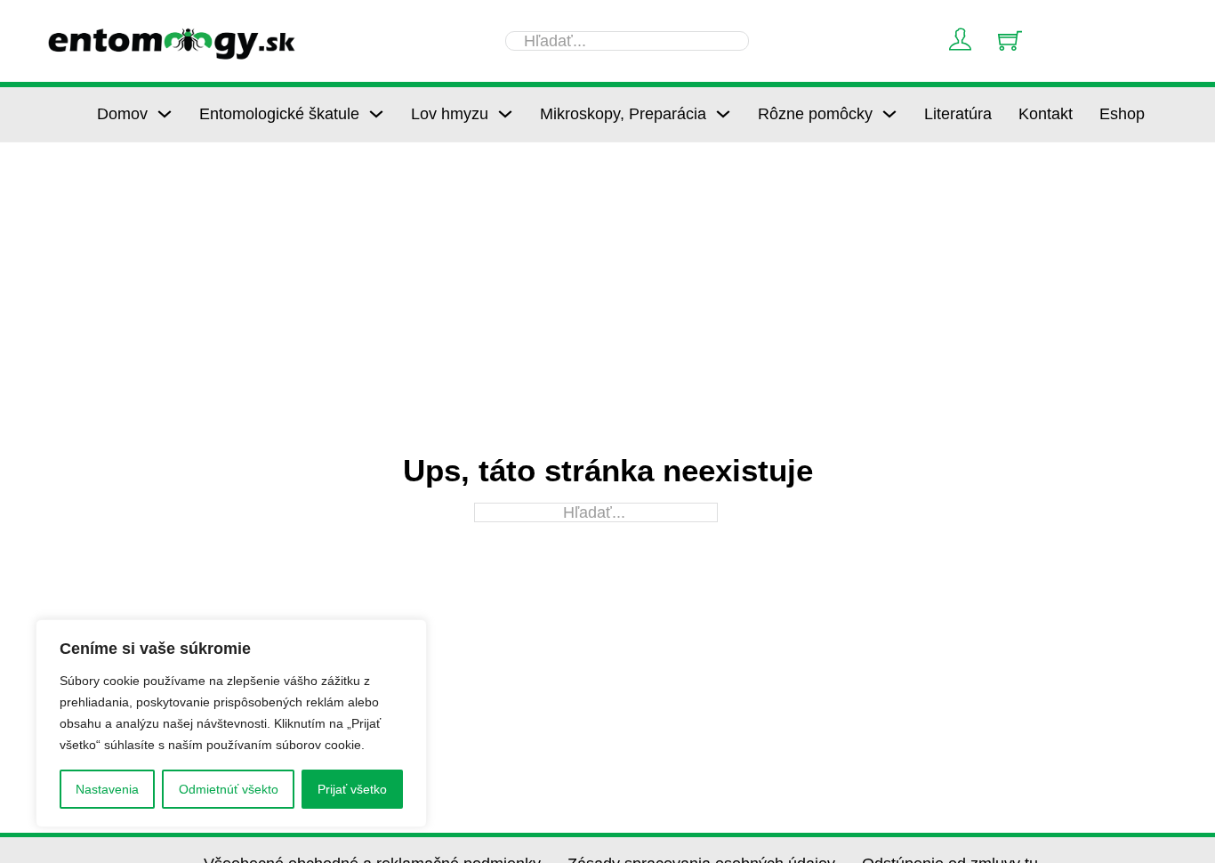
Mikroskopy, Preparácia (623, 114)
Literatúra (958, 114)
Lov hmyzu (449, 114)
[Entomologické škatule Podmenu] (376, 114)
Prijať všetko (352, 789)
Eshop (1122, 114)
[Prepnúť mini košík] (1010, 40)
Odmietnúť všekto (228, 789)
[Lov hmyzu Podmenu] (505, 114)
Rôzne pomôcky (815, 114)
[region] (231, 723)
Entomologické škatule (279, 114)
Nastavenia (107, 789)
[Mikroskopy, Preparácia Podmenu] (723, 114)
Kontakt (1045, 114)
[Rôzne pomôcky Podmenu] (889, 114)
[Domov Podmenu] (165, 114)
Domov (122, 114)
